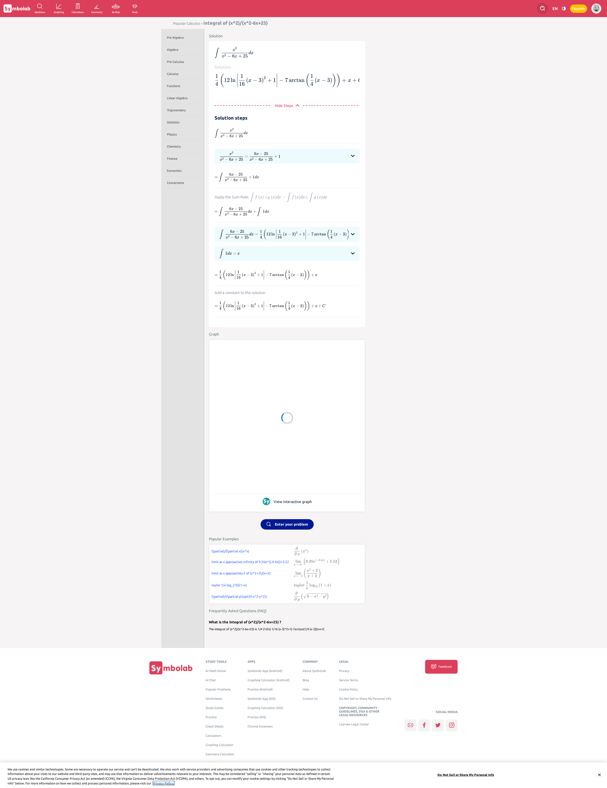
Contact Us (310, 698)
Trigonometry (176, 110)
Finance (172, 158)
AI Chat (211, 680)
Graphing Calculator (220, 745)
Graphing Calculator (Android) (269, 680)
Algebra (172, 49)
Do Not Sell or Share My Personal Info (365, 698)
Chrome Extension (260, 726)
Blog (306, 680)
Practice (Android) (260, 689)
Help (306, 689)
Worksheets (214, 698)
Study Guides (215, 708)
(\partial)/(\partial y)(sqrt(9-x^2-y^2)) (239, 596)
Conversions (175, 182)
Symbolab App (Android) (265, 671)
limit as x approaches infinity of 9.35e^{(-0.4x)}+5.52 (250, 562)
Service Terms (348, 680)
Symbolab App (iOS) (262, 698)
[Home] (171, 668)
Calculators (213, 735)
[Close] (599, 774)
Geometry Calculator (220, 754)
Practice (211, 717)
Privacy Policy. (163, 783)
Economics (174, 170)
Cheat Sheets (215, 726)
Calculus (173, 73)
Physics (172, 134)
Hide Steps (284, 105)
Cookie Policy (348, 689)
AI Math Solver (216, 671)
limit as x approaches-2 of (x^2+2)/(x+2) (241, 573)
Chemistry (174, 146)
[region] (303, 775)
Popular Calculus (186, 23)
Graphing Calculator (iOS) (265, 708)
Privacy (344, 671)
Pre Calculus (175, 61)
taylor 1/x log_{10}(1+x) (229, 585)
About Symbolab (314, 671)
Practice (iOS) (257, 717)
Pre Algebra (175, 37)
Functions (173, 86)
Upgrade (578, 8)
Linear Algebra (177, 98)
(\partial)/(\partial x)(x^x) (230, 551)
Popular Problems (218, 689)
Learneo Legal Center (354, 724)
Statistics (173, 122)
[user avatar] (596, 9)
